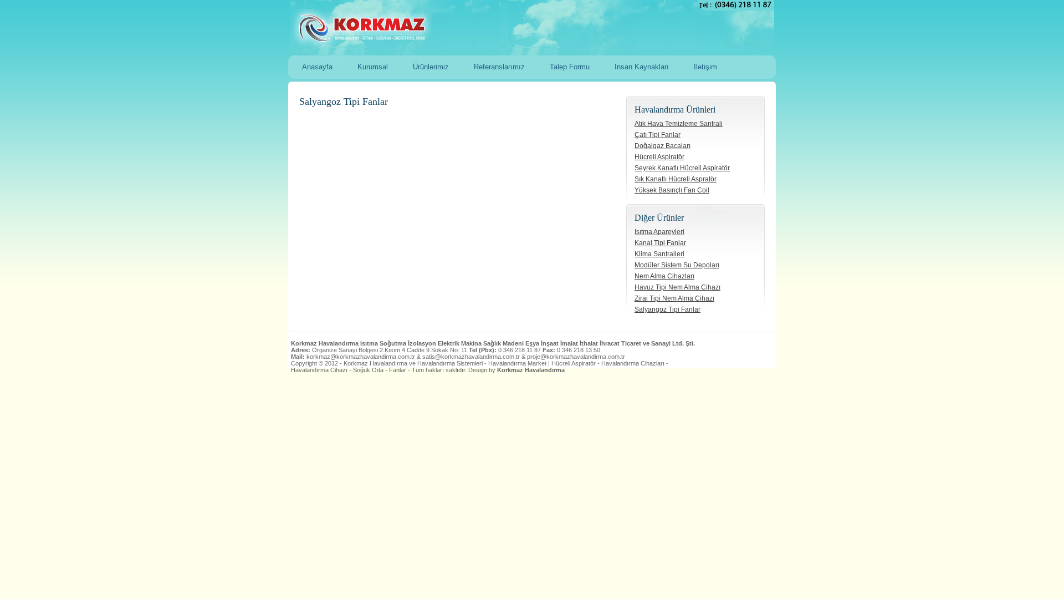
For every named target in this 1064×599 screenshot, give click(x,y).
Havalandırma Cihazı (319, 370)
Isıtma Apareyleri (659, 232)
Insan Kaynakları (642, 67)
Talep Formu (570, 67)
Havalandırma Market (517, 363)
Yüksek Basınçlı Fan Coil (672, 190)
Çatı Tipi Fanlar (658, 135)
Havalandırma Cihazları (632, 363)
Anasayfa (317, 67)
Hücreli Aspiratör (659, 157)
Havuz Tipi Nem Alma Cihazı (677, 287)
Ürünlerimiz (431, 67)
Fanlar (397, 370)
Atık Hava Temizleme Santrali (679, 124)
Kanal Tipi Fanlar (660, 243)
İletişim (705, 67)
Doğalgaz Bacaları (662, 146)
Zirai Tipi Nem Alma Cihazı (674, 298)
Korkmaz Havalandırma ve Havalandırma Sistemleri (516, 27)
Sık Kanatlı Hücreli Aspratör (676, 179)
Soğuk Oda (368, 370)
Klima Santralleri (659, 254)
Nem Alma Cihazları (664, 276)
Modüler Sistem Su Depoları (677, 265)
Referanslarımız (499, 67)
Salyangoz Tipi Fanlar (667, 309)
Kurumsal (372, 67)
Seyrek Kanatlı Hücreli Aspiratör (682, 168)
